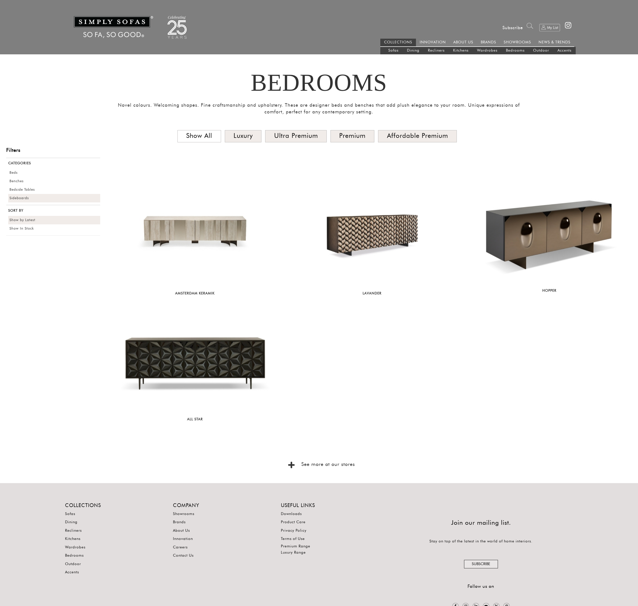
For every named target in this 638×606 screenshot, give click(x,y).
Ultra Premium (296, 136)
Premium (352, 136)
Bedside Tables (22, 189)
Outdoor (541, 50)
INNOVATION (433, 42)
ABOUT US (463, 42)
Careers (180, 547)
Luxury (243, 136)
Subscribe (512, 28)
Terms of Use (293, 539)
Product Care (293, 522)
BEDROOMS (319, 82)
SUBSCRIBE (481, 564)
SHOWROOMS (517, 42)
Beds (13, 172)
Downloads (291, 514)
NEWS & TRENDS (554, 42)
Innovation (183, 539)
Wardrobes (487, 50)
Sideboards (19, 198)
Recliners (436, 50)
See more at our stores (327, 464)
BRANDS (488, 42)
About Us (181, 530)
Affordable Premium (417, 136)
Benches (16, 181)
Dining (413, 50)
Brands (179, 522)
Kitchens (461, 50)
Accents (564, 50)
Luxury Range (293, 552)
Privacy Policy (294, 530)
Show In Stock (21, 228)
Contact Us (183, 555)
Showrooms (183, 514)
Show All (199, 136)
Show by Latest (22, 220)
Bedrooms (515, 50)
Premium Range (295, 546)
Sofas (393, 50)
